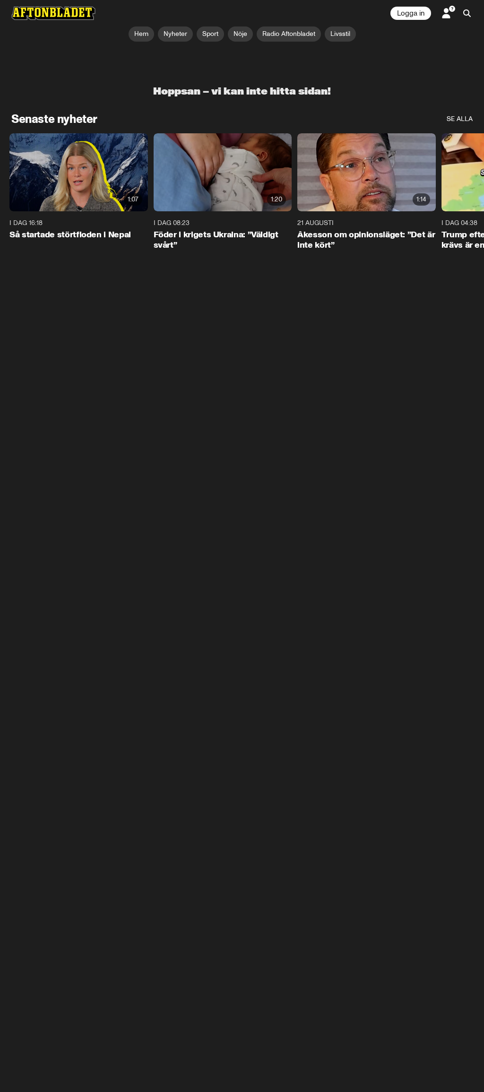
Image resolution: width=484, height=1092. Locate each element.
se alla (460, 119)
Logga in (410, 13)
